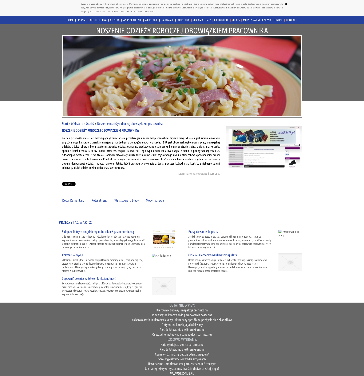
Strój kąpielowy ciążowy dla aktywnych (182, 359)
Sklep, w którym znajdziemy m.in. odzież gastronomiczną (98, 232)
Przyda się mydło (72, 255)
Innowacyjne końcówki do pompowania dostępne (182, 315)
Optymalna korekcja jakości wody (182, 325)
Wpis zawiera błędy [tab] (126, 200)
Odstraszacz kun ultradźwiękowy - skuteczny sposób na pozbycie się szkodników (182, 320)
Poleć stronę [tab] (99, 200)
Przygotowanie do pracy (203, 232)
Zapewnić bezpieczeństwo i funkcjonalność (89, 278)
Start (65, 124)
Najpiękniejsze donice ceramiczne (182, 344)
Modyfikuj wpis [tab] (155, 200)
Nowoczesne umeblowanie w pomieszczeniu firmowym (182, 364)
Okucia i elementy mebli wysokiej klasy (212, 255)
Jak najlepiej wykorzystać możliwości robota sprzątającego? (182, 369)
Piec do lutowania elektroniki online (182, 329)
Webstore (77, 124)
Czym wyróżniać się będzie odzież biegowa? (182, 354)
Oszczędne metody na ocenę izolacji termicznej (182, 334)
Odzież (90, 124)
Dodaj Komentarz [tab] (73, 200)
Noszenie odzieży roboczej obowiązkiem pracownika (130, 124)
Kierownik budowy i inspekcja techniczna (182, 310)
